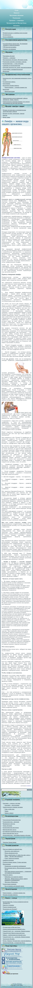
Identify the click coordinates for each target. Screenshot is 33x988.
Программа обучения (16, 15)
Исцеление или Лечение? (10, 909)
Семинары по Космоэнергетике (11, 65)
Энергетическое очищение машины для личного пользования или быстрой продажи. (16, 102)
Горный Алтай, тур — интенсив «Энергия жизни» (16, 931)
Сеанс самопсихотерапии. (12, 858)
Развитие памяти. (8, 875)
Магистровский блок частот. (10, 833)
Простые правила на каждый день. (12, 849)
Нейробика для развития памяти (14, 877)
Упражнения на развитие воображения (15, 866)
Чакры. (7, 811)
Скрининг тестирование (9, 49)
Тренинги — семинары (16, 20)
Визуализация (7, 864)
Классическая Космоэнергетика (12, 820)
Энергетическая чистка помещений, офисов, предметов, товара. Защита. (15, 99)
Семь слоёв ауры (9, 809)
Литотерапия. (6, 83)
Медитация (6, 71)
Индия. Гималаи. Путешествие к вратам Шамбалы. (17, 941)
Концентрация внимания (9, 884)
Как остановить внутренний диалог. (14, 886)
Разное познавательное (9, 907)
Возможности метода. (9, 823)
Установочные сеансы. (9, 81)
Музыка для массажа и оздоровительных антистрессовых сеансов (14, 110)
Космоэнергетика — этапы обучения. (13, 63)
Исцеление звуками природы (11, 85)
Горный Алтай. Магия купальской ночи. (14, 933)
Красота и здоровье (8, 905)
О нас (16, 10)
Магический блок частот (9, 829)
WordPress (9, 986)
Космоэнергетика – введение (11, 822)
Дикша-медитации (10, 91)
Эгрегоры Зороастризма (9, 842)
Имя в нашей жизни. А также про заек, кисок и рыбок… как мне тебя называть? (17, 855)
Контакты (16, 25)
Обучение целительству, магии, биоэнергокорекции (17, 67)
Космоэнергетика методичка (11, 827)
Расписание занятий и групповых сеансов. (15, 61)
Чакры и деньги (9, 813)
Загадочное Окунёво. (9, 939)
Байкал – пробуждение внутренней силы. (14, 935)
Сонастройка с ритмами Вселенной (13, 69)
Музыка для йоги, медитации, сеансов (13, 113)
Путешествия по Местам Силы (16, 23)
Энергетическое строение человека (13, 807)
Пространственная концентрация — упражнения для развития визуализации (18, 872)
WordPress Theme (18, 986)
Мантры (5, 115)
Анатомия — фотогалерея (12, 805)
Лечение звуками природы (10, 894)
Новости (16, 13)
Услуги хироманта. (8, 36)
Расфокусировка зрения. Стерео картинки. (15, 862)
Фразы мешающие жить (11, 853)
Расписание (16, 18)
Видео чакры (6, 117)
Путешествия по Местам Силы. (11, 927)
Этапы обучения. (7, 825)
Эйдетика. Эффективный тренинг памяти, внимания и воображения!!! (16, 879)
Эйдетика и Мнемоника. (11, 882)
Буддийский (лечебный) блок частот (13, 831)
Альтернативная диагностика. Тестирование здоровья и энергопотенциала (15, 44)
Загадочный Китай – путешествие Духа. (14, 942)
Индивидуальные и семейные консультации (15, 33)
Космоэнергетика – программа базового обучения (17, 835)
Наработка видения (8, 860)
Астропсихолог (7, 34)
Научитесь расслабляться (12, 851)
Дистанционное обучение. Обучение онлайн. (15, 59)
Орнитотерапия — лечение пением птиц (16, 87)
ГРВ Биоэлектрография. (9, 47)
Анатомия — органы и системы (11, 803)
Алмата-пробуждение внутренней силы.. (14, 929)
